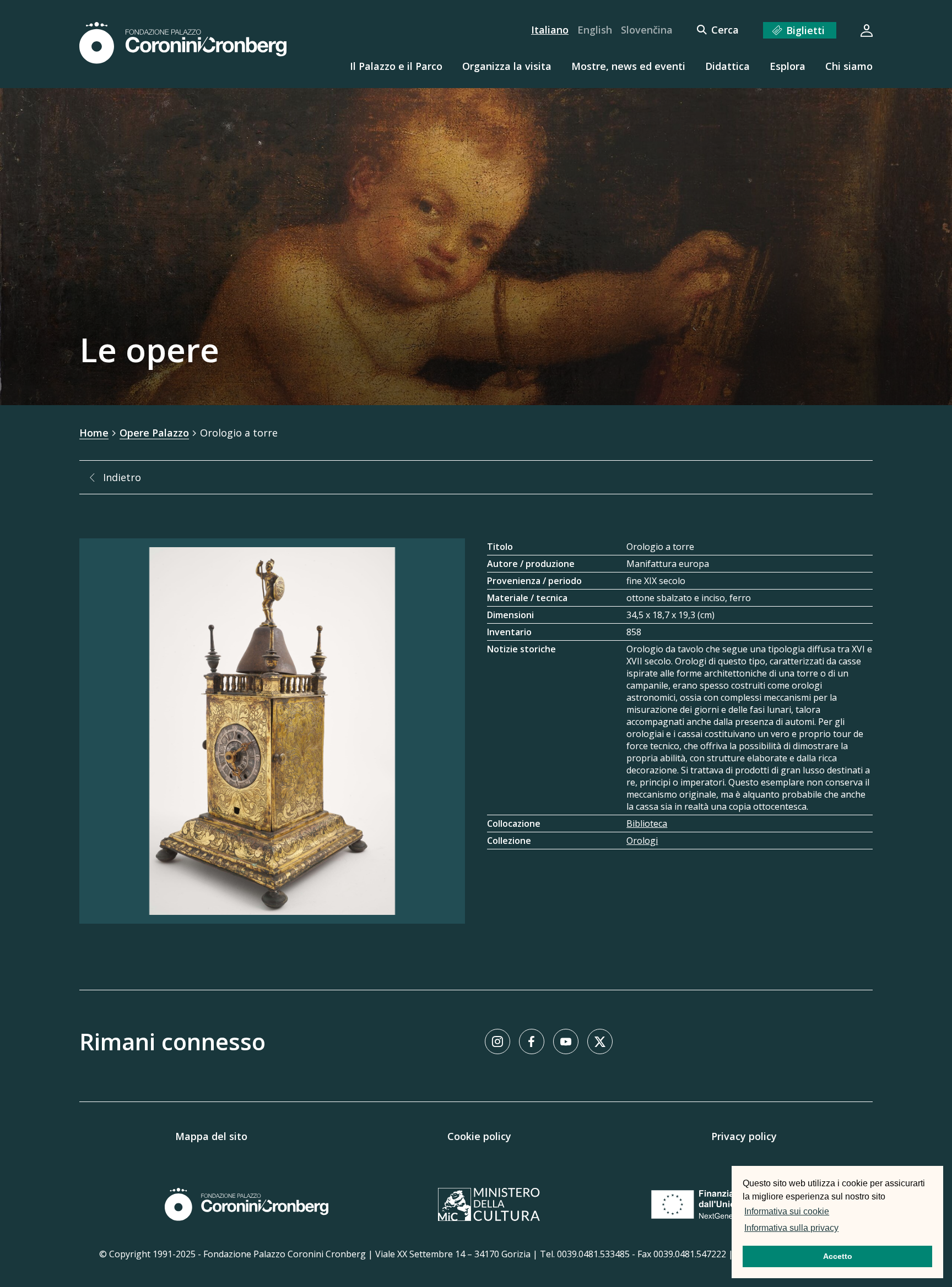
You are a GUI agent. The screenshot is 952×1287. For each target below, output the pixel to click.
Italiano (550, 29)
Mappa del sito (211, 1136)
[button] (844, 1229)
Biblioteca (646, 823)
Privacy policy (744, 1136)
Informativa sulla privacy (791, 1228)
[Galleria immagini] (272, 731)
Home (94, 432)
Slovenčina (647, 29)
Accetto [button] (837, 1256)
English (594, 29)
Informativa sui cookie (786, 1211)
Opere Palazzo (154, 432)
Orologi (642, 841)
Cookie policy (479, 1136)
